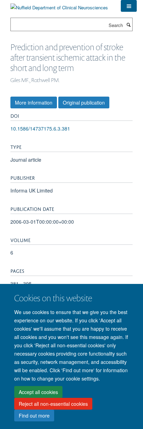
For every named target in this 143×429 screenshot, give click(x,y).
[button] (129, 6)
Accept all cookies (38, 391)
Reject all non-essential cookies (53, 403)
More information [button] (33, 102)
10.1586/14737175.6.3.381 (40, 128)
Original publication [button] (84, 102)
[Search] (128, 24)
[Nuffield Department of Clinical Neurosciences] (59, 5)
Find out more (34, 415)
